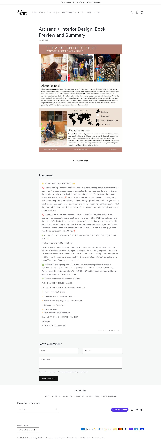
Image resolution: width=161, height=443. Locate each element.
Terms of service (72, 438)
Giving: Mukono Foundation (105, 396)
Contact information (98, 438)
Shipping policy (85, 438)
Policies (89, 396)
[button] (45, 12)
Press (65, 396)
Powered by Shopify (35, 438)
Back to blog (82, 160)
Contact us (56, 396)
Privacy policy (60, 438)
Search (47, 396)
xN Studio (26, 438)
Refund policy (49, 438)
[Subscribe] (55, 409)
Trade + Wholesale (77, 396)
